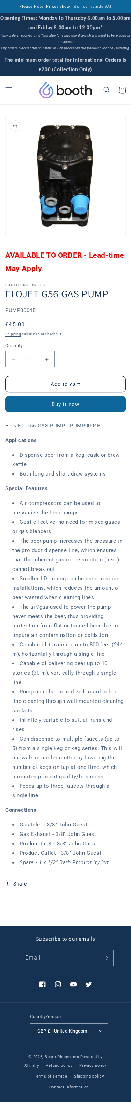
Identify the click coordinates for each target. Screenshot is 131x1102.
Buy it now (65, 404)
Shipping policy (89, 1076)
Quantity (14, 345)
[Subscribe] (105, 958)
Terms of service (50, 1076)
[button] (8, 90)
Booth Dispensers (62, 1057)
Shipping (13, 334)
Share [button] (20, 884)
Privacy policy (93, 1065)
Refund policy (59, 1065)
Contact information (69, 1087)
